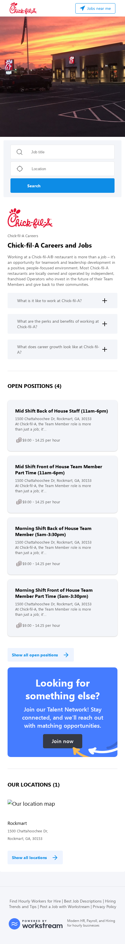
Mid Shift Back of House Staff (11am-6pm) (61, 411)
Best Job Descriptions (83, 901)
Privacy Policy (104, 906)
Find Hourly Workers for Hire (35, 901)
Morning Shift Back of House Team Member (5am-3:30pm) (53, 531)
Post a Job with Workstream (65, 906)
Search (33, 185)
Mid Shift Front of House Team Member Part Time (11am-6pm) (58, 469)
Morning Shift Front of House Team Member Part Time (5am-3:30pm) (54, 593)
